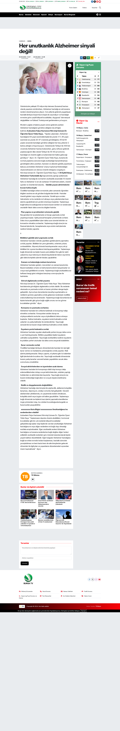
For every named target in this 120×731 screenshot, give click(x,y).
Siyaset (44, 14)
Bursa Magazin (69, 14)
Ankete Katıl (82, 298)
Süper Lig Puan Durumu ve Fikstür (28, 597)
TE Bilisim (35, 475)
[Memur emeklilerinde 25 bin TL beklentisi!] (46, 514)
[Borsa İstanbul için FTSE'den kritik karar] (29, 494)
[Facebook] (89, 579)
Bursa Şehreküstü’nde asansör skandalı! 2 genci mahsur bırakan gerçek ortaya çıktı (78, 204)
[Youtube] (99, 579)
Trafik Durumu (88, 591)
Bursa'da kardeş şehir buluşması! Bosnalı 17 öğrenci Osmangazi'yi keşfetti (87, 190)
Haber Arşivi (88, 596)
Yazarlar (94, 8)
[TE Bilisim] (25, 476)
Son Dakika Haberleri (69, 596)
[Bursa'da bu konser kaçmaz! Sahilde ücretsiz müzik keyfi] (79, 183)
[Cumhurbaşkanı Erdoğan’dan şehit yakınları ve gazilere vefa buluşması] (29, 514)
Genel (29, 41)
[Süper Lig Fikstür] (98, 122)
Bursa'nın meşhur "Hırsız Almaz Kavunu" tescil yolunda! (87, 219)
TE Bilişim (98, 606)
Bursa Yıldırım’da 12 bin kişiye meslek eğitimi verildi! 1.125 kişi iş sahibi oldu (78, 233)
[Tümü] (98, 242)
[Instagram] (96, 579)
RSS (23, 606)
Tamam (83, 611)
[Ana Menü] (100, 14)
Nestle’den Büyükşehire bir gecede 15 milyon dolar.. (91, 252)
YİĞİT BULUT (89, 267)
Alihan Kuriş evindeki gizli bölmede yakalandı (63, 502)
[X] (92, 579)
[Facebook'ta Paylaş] (81, 57)
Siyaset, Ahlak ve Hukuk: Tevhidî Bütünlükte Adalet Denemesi (91, 262)
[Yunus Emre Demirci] (80, 259)
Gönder (24, 563)
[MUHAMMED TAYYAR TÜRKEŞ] (80, 249)
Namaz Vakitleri (68, 591)
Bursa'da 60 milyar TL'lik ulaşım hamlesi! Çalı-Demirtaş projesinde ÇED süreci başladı (96, 219)
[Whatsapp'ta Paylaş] (88, 57)
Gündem (28, 14)
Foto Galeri (73, 8)
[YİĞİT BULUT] (80, 269)
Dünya (50, 14)
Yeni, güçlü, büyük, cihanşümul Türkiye (91, 270)
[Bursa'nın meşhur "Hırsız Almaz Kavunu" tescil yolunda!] (88, 212)
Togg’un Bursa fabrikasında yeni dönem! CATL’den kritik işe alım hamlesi (96, 204)
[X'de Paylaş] (84, 57)
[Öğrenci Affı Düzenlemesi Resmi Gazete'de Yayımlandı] (64, 514)
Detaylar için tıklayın (88, 114)
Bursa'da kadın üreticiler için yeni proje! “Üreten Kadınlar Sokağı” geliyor (87, 204)
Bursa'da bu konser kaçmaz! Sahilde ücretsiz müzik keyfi (78, 190)
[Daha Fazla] (91, 57)
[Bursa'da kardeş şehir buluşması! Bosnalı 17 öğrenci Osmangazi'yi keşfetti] (88, 183)
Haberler (22, 41)
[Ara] (100, 8)
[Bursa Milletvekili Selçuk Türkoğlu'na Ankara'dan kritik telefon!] (79, 212)
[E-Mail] (32, 479)
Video (84, 8)
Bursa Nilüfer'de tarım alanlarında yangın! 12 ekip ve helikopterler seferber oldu (96, 190)
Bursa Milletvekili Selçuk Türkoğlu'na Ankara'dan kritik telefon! (78, 219)
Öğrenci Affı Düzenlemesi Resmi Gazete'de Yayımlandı (63, 521)
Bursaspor (58, 14)
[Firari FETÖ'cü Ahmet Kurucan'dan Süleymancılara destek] (46, 494)
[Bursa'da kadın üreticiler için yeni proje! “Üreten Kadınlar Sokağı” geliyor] (88, 197)
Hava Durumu (46, 591)
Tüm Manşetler (46, 596)
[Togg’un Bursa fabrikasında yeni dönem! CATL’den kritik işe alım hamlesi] (97, 197)
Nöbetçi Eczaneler (27, 591)
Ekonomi (36, 14)
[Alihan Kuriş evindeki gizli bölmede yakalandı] (64, 494)
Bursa (21, 14)
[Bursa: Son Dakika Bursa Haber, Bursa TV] (30, 7)
